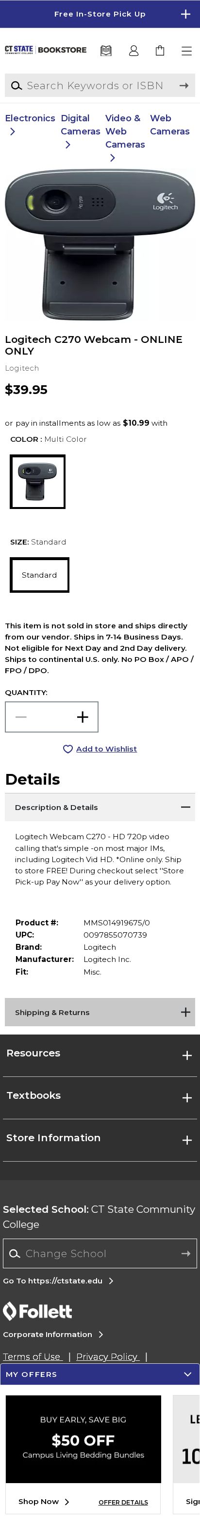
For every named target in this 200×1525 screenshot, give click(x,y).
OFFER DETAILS (123, 1502)
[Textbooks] (106, 51)
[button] (100, 14)
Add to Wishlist (106, 748)
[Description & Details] (100, 805)
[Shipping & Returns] (100, 1010)
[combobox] (100, 1254)
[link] (160, 51)
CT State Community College (99, 1216)
